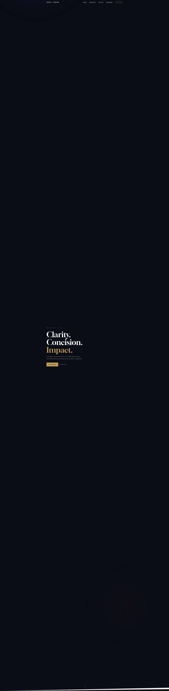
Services (100, 2)
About (85, 2)
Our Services (52, 364)
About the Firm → (63, 364)
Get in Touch (118, 2)
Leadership (109, 2)
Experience (92, 2)
